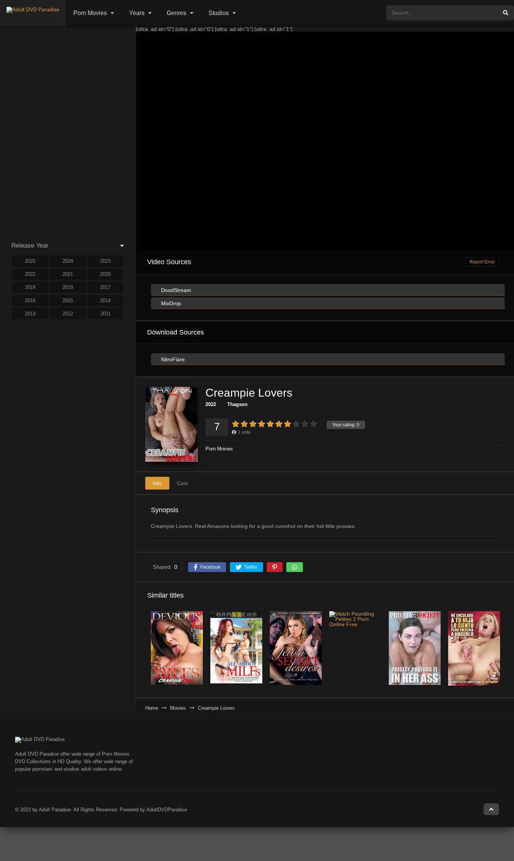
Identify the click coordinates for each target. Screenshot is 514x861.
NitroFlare (172, 359)
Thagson (237, 404)
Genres (176, 13)
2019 (30, 287)
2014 (105, 300)
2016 (30, 300)
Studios (218, 13)
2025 (30, 261)
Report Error (482, 262)
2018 (67, 287)
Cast (182, 483)
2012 (67, 313)
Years (136, 13)
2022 (210, 404)
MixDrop (170, 303)
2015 (67, 300)
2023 (105, 261)
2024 (67, 261)
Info (157, 483)
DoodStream (175, 290)
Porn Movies (90, 13)
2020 (105, 274)
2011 (105, 313)
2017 (105, 287)
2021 (67, 274)
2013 (30, 313)
